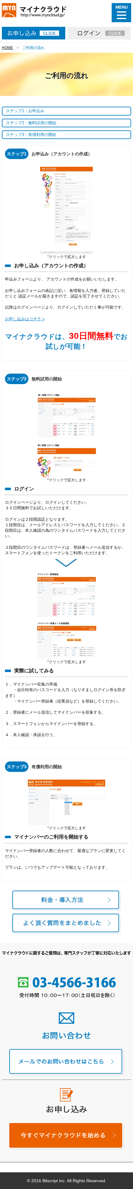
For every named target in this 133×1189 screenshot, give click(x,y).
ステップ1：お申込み (25, 111)
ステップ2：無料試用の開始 (31, 123)
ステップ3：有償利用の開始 (31, 134)
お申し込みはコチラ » (25, 319)
